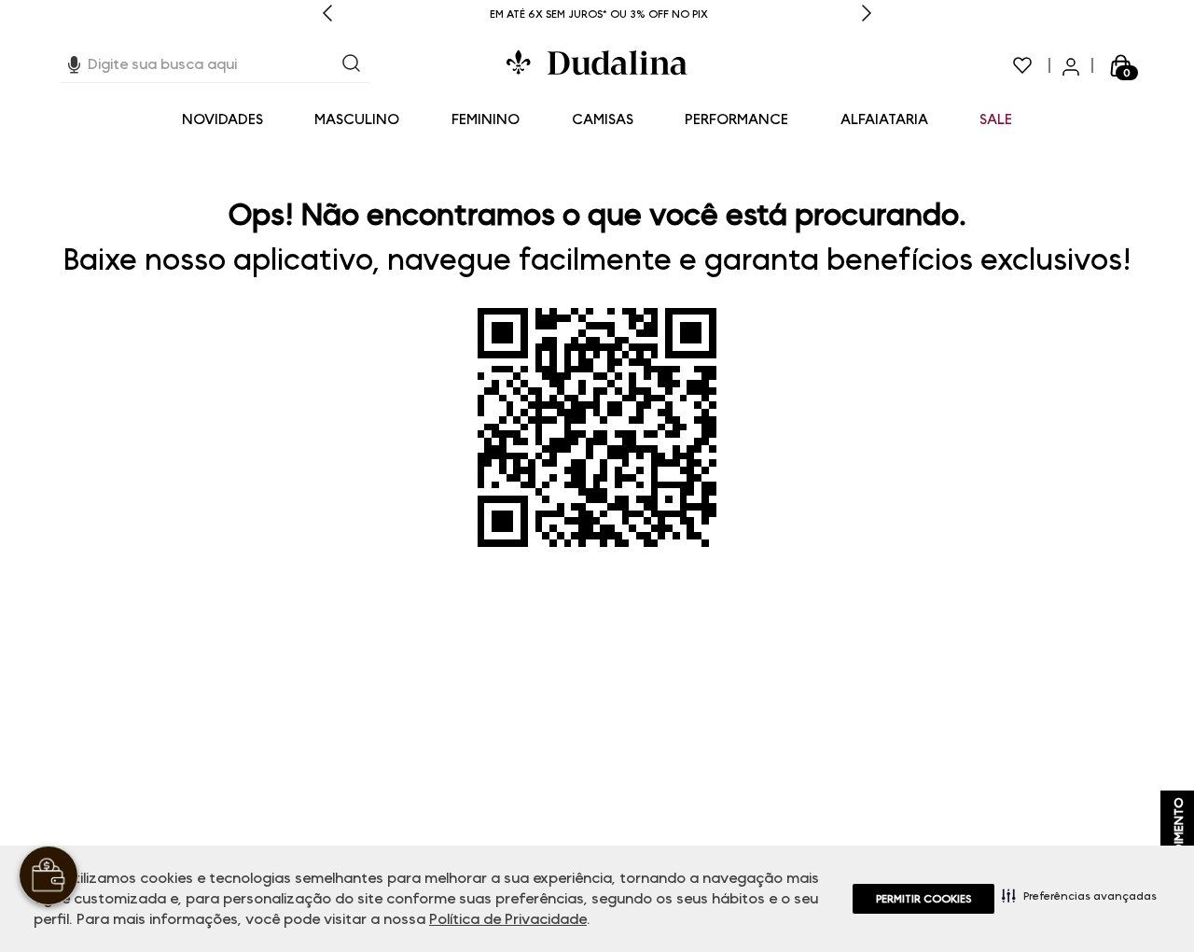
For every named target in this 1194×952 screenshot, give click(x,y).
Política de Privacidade (508, 919)
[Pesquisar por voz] (74, 62)
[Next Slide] (866, 14)
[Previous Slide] (327, 14)
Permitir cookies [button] (923, 898)
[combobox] (215, 65)
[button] (1079, 895)
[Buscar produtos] (351, 65)
